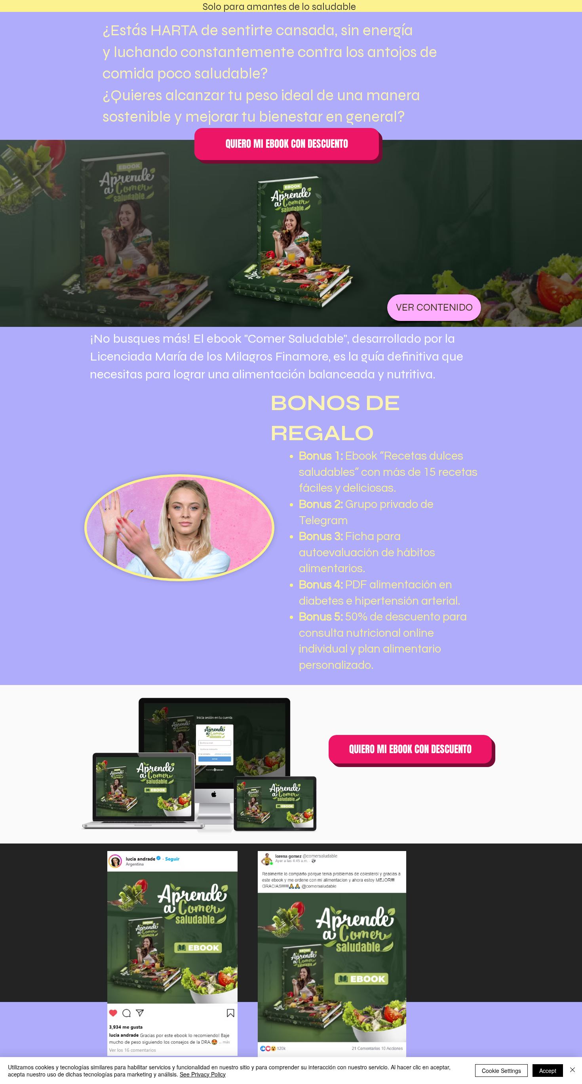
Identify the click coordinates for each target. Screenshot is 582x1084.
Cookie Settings (501, 1070)
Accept (547, 1070)
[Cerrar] (572, 1070)
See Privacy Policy (203, 1074)
